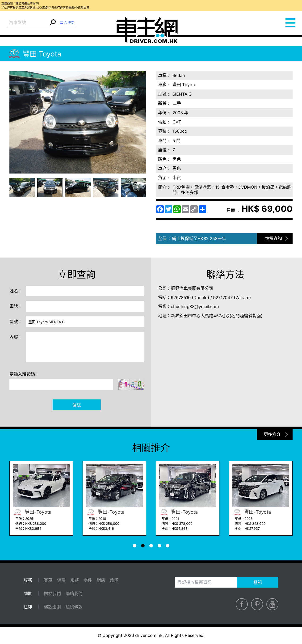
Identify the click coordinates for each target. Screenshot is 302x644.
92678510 (181, 297)
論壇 (114, 580)
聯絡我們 (74, 593)
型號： (15, 321)
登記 (257, 582)
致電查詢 (273, 238)
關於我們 (52, 593)
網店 (101, 580)
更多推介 (272, 434)
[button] (22, 187)
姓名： (15, 290)
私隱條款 (74, 607)
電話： (15, 306)
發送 (76, 404)
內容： (15, 337)
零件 (88, 580)
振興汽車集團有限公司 (192, 288)
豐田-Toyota (37, 512)
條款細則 (52, 607)
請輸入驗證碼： (24, 374)
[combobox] (27, 22)
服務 (74, 580)
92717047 (223, 297)
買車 (48, 580)
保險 (61, 580)
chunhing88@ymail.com (195, 306)
